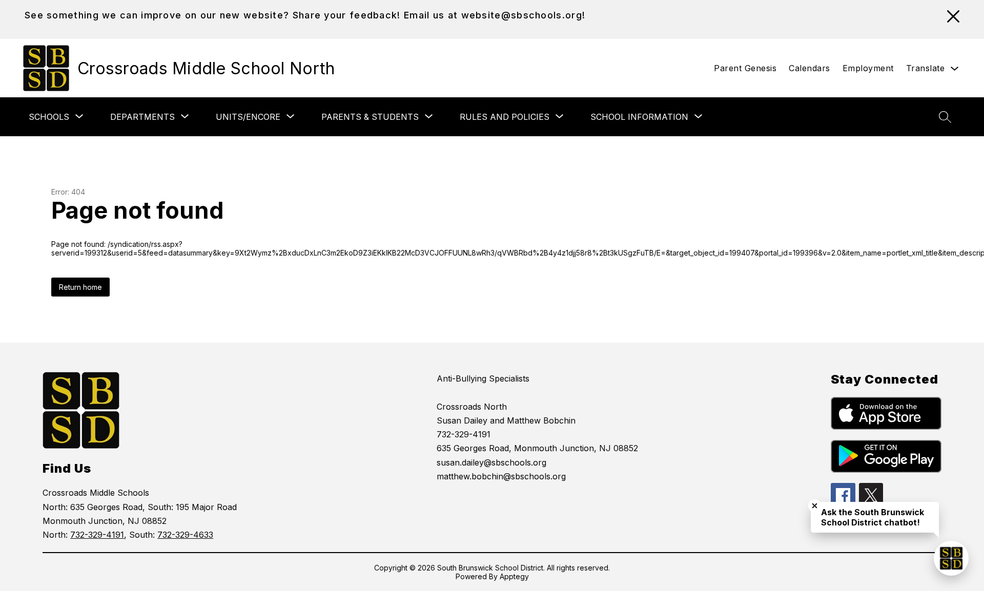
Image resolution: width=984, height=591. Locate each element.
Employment (868, 68)
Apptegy (514, 576)
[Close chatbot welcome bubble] (814, 505)
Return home (80, 287)
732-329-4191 (97, 535)
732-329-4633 (185, 535)
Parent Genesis (745, 68)
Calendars (809, 68)
